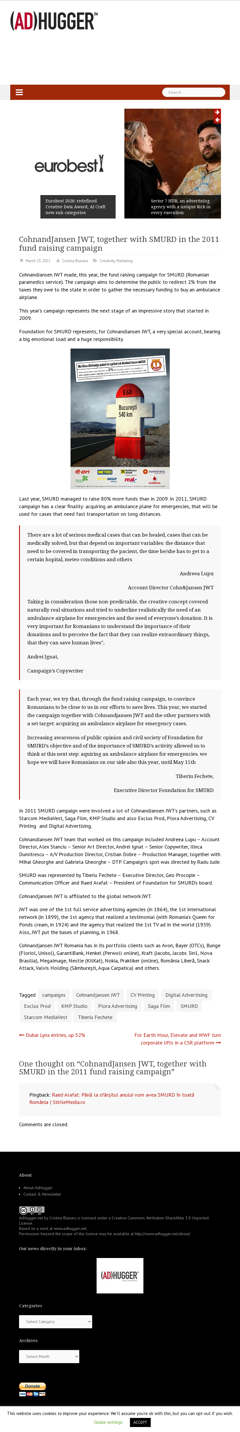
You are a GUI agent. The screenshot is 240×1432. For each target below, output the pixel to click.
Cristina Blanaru (75, 260)
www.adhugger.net (70, 1228)
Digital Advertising (186, 994)
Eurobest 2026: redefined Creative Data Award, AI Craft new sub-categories (75, 207)
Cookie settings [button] (108, 1422)
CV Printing (143, 994)
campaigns (54, 994)
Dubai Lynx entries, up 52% (55, 1035)
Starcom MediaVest (45, 1017)
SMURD (189, 1006)
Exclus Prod (37, 1006)
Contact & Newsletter (42, 1194)
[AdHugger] (54, 20)
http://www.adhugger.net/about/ (163, 1233)
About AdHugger (38, 1187)
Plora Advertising (117, 1006)
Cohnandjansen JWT (98, 994)
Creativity (107, 260)
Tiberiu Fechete (95, 1017)
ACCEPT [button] (140, 1422)
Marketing (124, 260)
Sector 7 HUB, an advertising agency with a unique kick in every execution (181, 207)
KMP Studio (74, 1006)
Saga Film (159, 1006)
